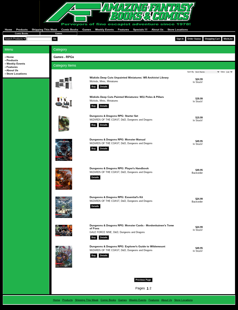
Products (22, 29)
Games (86, 29)
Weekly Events (104, 29)
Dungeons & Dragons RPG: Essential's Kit (116, 197)
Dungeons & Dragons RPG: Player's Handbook (119, 168)
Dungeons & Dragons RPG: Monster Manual (117, 139)
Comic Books (69, 29)
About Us (157, 29)
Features (123, 29)
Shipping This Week (44, 29)
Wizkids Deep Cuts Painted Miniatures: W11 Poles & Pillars (127, 96)
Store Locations (178, 29)
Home (8, 29)
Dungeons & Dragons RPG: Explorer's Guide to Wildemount (127, 246)
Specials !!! (140, 29)
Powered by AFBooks (119, 306)
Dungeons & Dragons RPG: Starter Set (114, 115)
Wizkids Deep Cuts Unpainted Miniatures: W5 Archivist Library (129, 77)
